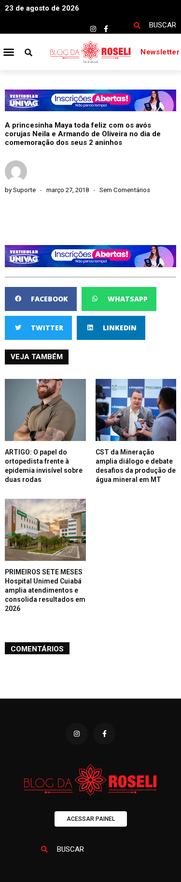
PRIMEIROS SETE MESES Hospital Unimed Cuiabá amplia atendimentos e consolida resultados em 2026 (45, 590)
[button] (8, 52)
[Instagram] (93, 29)
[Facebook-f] (106, 29)
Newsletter (160, 52)
